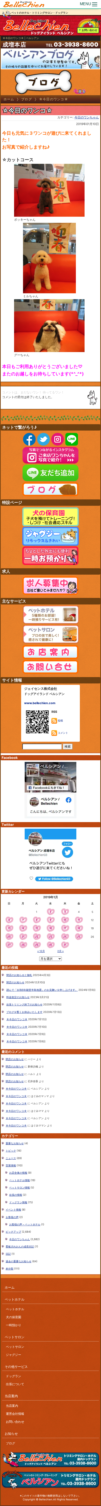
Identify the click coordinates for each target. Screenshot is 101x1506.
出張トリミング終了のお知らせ (24, 1004)
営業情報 (11, 1165)
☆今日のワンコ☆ (16, 1019)
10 (64, 920)
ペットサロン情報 (19, 1187)
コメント (62, 732)
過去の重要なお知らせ (18, 1261)
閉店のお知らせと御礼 (19, 975)
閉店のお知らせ (15, 982)
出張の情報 (15, 1194)
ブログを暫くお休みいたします (24, 1012)
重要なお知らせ (15, 1143)
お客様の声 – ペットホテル (24, 1224)
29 (36, 945)
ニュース (11, 1158)
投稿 (60, 720)
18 (78, 928)
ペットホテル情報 (19, 1180)
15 (36, 928)
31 (64, 945)
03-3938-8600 (76, 44)
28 (23, 945)
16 (50, 928)
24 (65, 936)
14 (22, 928)
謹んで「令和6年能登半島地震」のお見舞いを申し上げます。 (42, 990)
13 (9, 928)
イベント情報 (13, 1209)
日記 (8, 1253)
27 (9, 945)
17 (64, 928)
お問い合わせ (89, 30)
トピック (11, 1150)
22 (36, 936)
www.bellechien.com (39, 703)
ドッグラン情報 (18, 1202)
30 (50, 945)
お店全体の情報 (18, 1172)
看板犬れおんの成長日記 (20, 1246)
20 (9, 936)
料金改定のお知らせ (18, 997)
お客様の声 (12, 1217)
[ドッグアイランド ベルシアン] (24, 4)
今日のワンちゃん (86, 117)
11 (79, 920)
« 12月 (41, 951)
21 (23, 936)
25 (78, 936)
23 (50, 936)
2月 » (60, 951)
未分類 (9, 1268)
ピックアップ (13, 1231)
